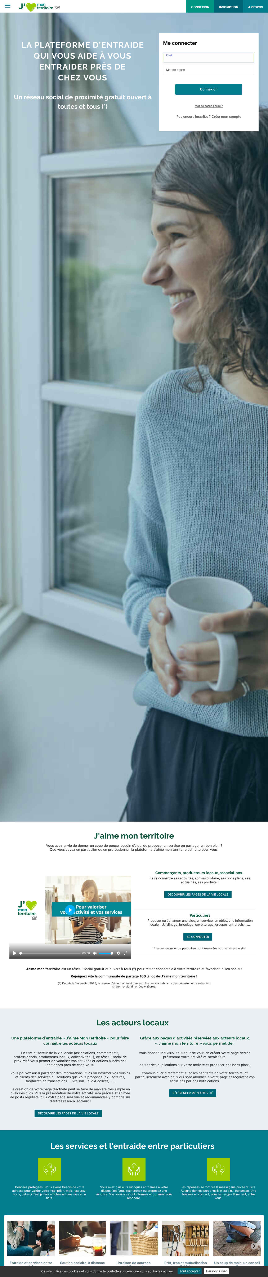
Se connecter (198, 1018)
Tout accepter (190, 1271)
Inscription (228, 7)
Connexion (200, 7)
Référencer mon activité (193, 1174)
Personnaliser (216, 1271)
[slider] (50, 1035)
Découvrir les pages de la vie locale (198, 976)
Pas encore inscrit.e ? (209, 116)
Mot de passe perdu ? (209, 105)
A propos (255, 7)
